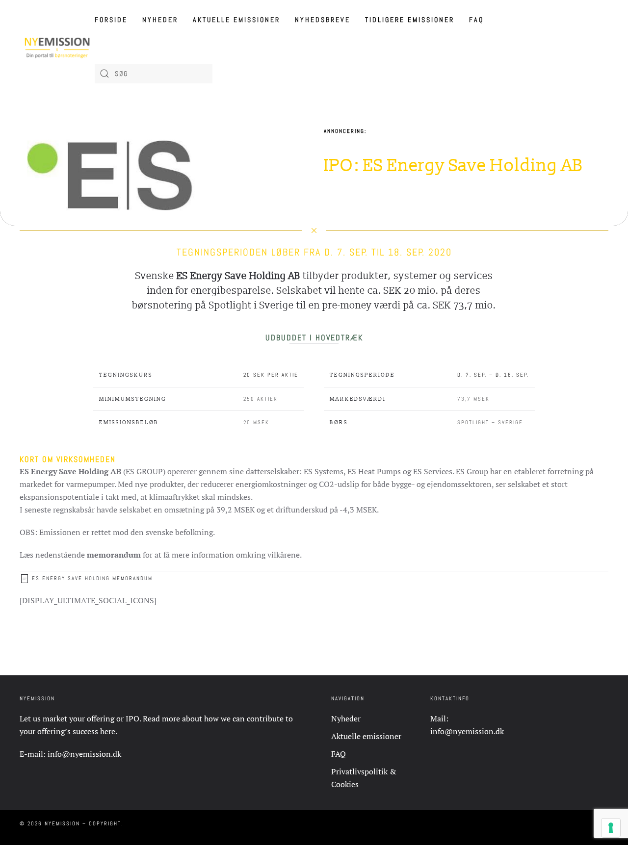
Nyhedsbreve (322, 19)
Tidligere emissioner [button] (409, 19)
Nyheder (160, 19)
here (107, 731)
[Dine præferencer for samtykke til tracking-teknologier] (611, 828)
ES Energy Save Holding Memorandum (92, 578)
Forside (111, 19)
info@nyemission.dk (84, 753)
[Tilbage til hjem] (57, 46)
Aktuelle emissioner (236, 19)
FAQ (476, 19)
